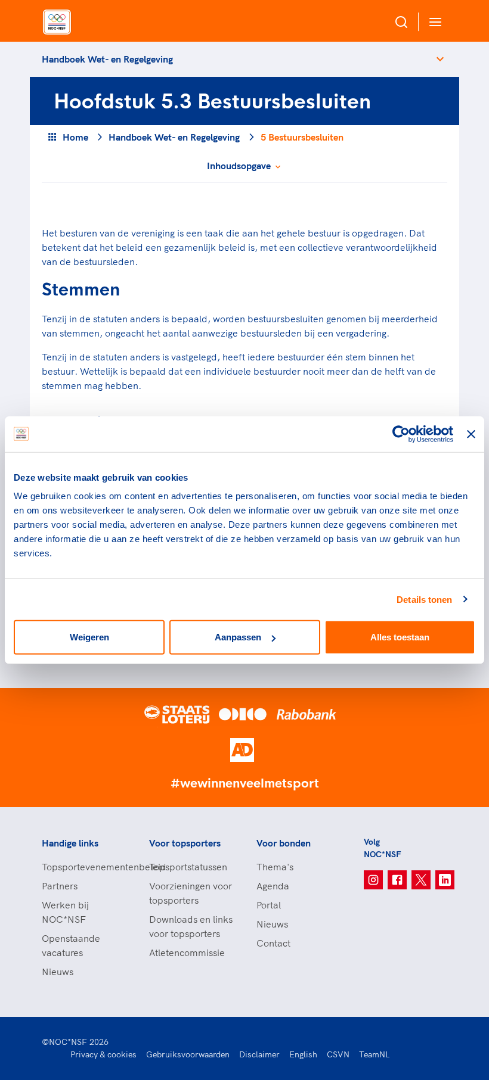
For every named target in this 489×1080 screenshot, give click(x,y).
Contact (273, 943)
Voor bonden (283, 843)
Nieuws (57, 972)
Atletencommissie (187, 952)
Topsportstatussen (188, 867)
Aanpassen (238, 637)
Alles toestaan (399, 637)
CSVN (338, 1054)
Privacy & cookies (103, 1054)
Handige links (70, 843)
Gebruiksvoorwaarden (188, 1054)
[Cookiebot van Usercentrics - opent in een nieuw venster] (401, 434)
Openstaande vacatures (71, 945)
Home (75, 137)
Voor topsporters (185, 843)
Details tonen (424, 599)
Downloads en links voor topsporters (191, 926)
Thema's (274, 867)
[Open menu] (433, 22)
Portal (268, 905)
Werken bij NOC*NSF (65, 912)
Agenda (272, 886)
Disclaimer (259, 1054)
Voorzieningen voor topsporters (190, 893)
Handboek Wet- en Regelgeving (107, 59)
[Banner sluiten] (471, 433)
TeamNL (374, 1054)
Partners (60, 886)
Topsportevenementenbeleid (83, 867)
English (303, 1054)
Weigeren (89, 637)
